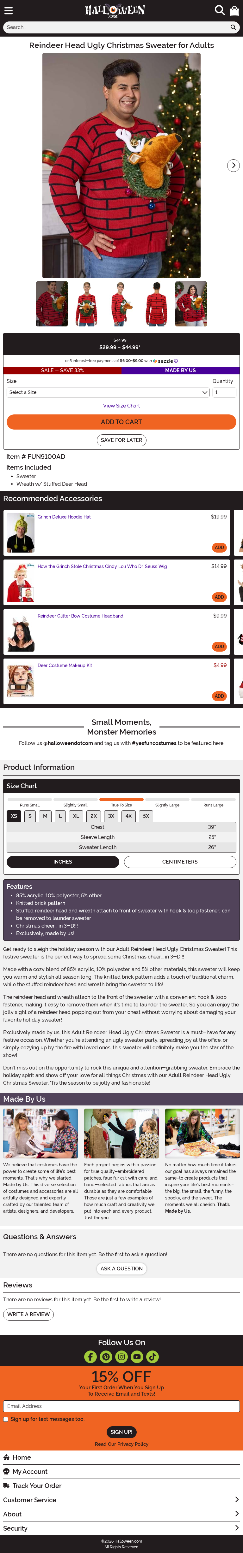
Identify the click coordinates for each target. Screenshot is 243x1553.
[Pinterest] (106, 1357)
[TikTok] (152, 1357)
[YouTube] (137, 1357)
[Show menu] (8, 11)
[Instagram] (121, 1357)
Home (22, 1457)
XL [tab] (76, 816)
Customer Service (29, 1500)
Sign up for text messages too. (47, 1419)
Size (11, 381)
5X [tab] (146, 816)
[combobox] (115, 27)
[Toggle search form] (220, 10)
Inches (62, 862)
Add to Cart (121, 422)
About (12, 1514)
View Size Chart (121, 406)
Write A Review (28, 1314)
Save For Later (121, 440)
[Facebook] (90, 1357)
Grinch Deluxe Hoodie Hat (64, 516)
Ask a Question (122, 1269)
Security (15, 1528)
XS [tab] (14, 816)
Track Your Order (37, 1486)
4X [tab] (129, 816)
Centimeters (180, 862)
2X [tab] (93, 816)
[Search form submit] (233, 27)
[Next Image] (233, 165)
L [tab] (60, 816)
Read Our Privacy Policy (121, 1444)
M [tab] (45, 816)
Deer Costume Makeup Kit (65, 665)
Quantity (223, 381)
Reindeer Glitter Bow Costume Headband (80, 615)
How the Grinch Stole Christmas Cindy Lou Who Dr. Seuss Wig (102, 566)
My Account (30, 1471)
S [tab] (30, 816)
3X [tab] (111, 816)
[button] (234, 10)
